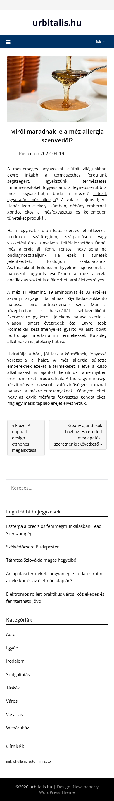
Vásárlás (14, 714)
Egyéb (12, 648)
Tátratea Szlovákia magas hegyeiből (41, 560)
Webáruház (17, 728)
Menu (102, 41)
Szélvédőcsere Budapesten (33, 547)
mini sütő (44, 761)
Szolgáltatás (18, 674)
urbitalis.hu (57, 22)
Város (12, 701)
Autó (10, 634)
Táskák (13, 688)
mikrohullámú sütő (20, 761)
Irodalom (15, 661)
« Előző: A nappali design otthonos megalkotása (24, 438)
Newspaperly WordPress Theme (69, 789)
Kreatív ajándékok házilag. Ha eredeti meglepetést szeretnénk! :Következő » (78, 435)
